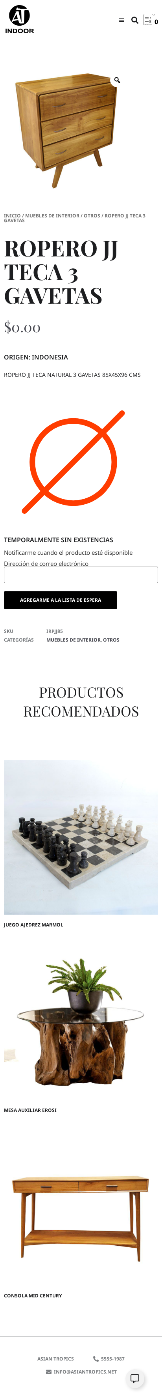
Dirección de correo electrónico (46, 564)
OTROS (92, 215)
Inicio (12, 215)
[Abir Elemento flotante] (134, 1378)
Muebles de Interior (52, 215)
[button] (122, 20)
